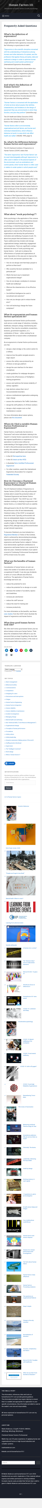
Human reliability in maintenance (15, 711)
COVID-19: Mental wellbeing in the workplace (28, 1041)
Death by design (27, 1168)
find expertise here (19, 456)
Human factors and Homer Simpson (28, 1236)
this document (17, 418)
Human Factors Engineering (14, 702)
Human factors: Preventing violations (29, 1286)
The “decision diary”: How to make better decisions (29, 962)
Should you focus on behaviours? (29, 985)
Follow (8, 788)
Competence (9, 690)
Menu (7, 16)
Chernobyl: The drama (29, 1147)
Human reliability (10, 708)
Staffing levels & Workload (13, 743)
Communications (11, 687)
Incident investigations (12, 714)
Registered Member (11, 535)
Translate (18, 671)
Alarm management (11, 682)
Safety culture (10, 734)
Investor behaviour (23, 806)
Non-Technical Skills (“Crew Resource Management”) (21, 722)
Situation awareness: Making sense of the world (20, 740)
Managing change (11, 717)
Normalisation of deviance (28, 1335)
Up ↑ (21, 1494)
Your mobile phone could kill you (28, 1221)
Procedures (9, 731)
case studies (8, 614)
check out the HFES (19, 460)
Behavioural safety (11, 685)
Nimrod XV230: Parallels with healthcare (30, 1361)
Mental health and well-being (14, 720)
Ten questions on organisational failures (29, 1297)
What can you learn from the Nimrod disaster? (30, 1373)
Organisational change (12, 725)
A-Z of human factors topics (13, 797)
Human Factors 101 (21, 5)
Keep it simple (27, 1306)
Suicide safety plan (11, 945)
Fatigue (8, 699)
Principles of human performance (15, 728)
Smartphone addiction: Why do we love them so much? (30, 1136)
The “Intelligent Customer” (13, 749)
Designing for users (11, 693)
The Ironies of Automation (25, 1107)
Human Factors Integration (13, 705)
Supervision (9, 746)
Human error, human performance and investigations (29, 1251)
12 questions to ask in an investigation (29, 1195)
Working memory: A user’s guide (28, 1180)
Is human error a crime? (30, 948)
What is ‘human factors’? (13, 754)
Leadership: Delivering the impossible (29, 1159)
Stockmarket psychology (25, 1021)
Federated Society (12, 474)
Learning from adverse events (14, 923)
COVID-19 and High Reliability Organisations (30, 1085)
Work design (9, 751)
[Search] (38, 1462)
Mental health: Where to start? (14, 898)
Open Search (38, 16)
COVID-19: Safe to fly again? (28, 1066)
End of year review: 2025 (13, 848)
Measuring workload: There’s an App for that (29, 1125)
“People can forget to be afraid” (15, 873)
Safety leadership (11, 737)
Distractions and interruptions (14, 696)
